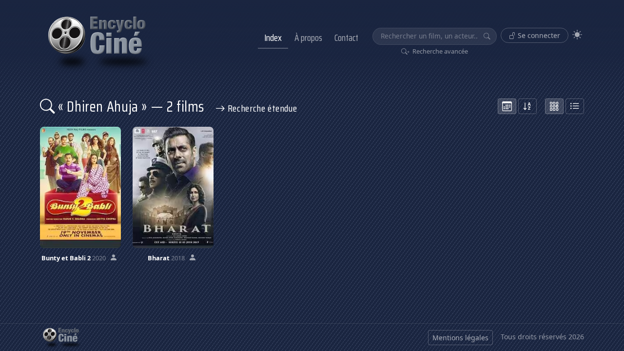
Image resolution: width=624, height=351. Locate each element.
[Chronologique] (507, 106)
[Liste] (575, 106)
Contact (346, 37)
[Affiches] (554, 106)
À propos (308, 37)
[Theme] (577, 35)
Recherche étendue (261, 108)
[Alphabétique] (527, 106)
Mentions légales (460, 337)
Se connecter (538, 35)
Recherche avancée (439, 51)
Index (273, 37)
